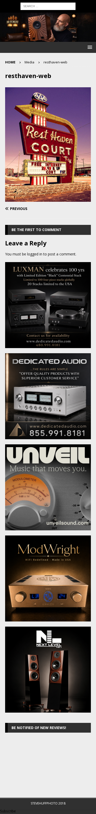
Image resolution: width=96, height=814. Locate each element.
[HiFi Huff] (48, 38)
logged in (34, 254)
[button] (89, 47)
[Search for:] (48, 5)
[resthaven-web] (48, 198)
